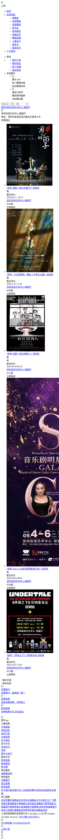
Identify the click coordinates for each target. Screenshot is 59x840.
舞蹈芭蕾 (16, 38)
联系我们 (14, 790)
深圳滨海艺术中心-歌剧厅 (17, 107)
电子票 (4, 767)
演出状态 (5, 730)
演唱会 (15, 18)
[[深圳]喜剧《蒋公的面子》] (29, 185)
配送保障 (5, 787)
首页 (9, 11)
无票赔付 (5, 780)
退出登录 (16, 70)
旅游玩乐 (16, 48)
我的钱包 (16, 63)
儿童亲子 (16, 41)
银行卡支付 (6, 753)
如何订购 (5, 733)
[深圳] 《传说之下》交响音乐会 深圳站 (25, 655)
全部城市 (27, 790)
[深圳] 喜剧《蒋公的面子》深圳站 (23, 188)
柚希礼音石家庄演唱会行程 (34, 803)
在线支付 (5, 747)
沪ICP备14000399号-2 (29, 817)
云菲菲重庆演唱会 (10, 800)
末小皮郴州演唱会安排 (14, 810)
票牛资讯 (36, 790)
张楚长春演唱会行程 (11, 803)
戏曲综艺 (16, 34)
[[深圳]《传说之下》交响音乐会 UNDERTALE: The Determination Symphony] (30, 652)
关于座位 (5, 740)
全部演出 (11, 14)
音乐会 (15, 28)
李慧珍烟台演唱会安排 (36, 810)
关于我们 (5, 790)
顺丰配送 (5, 763)
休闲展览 (16, 31)
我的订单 (16, 60)
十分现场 (11, 51)
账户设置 (16, 67)
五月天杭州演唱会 (27, 800)
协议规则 (45, 790)
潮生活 (15, 44)
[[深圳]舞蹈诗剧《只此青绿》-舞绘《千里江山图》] (30, 271)
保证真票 (5, 783)
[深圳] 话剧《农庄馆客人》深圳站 (23, 354)
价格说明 (5, 737)
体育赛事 (16, 21)
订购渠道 (5, 727)
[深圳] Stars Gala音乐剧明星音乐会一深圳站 (27, 569)
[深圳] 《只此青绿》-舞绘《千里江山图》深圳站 (30, 274)
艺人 (21, 790)
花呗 (3, 750)
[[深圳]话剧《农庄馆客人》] (26, 350)
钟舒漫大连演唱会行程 (23, 807)
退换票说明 (6, 773)
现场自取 (5, 760)
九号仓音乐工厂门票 (46, 800)
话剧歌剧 (16, 24)
